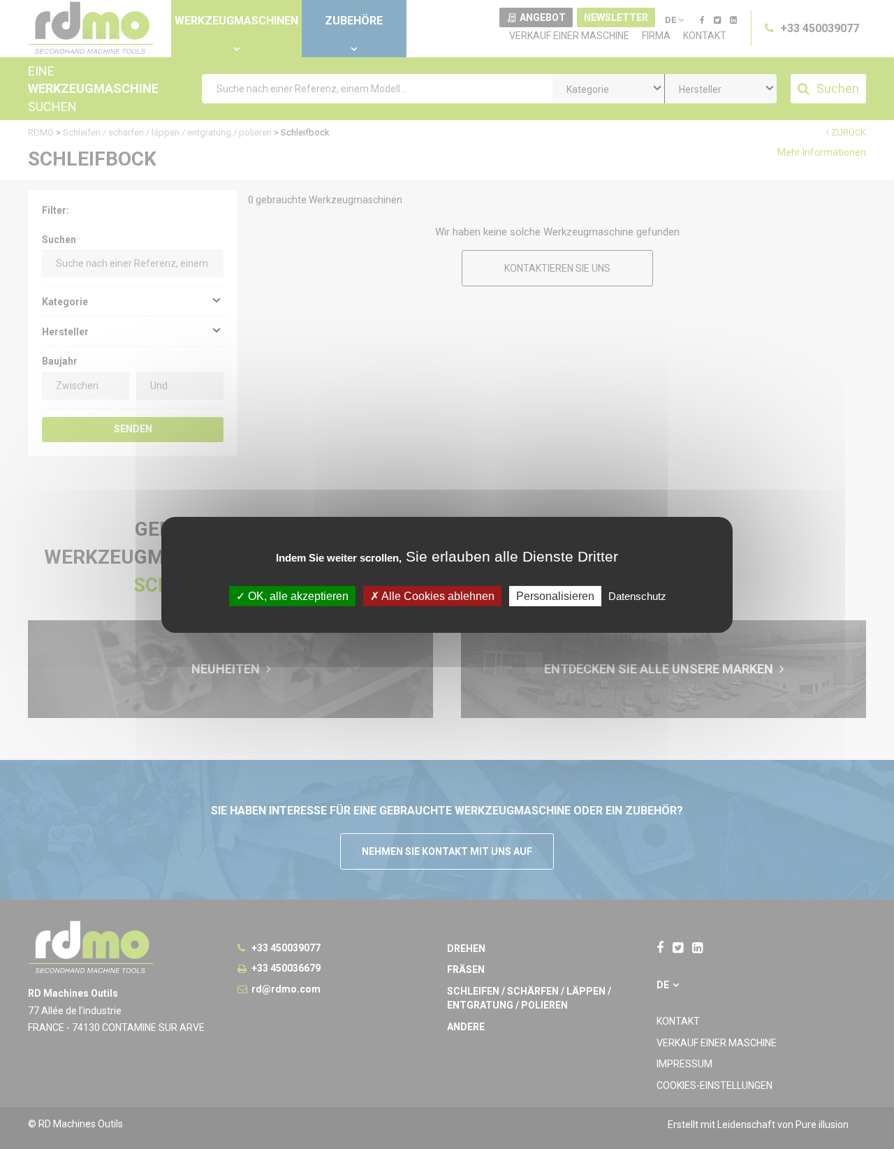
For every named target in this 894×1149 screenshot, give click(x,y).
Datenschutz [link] (637, 595)
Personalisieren (555, 595)
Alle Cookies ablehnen (436, 595)
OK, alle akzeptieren (297, 595)
